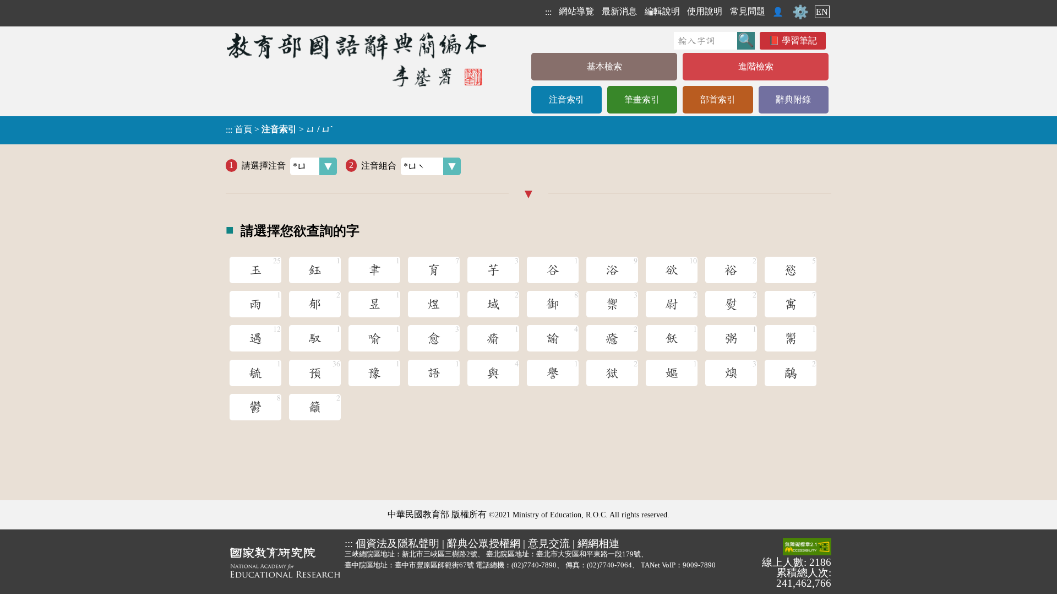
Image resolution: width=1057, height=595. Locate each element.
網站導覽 (576, 11)
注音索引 (566, 99)
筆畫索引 (642, 99)
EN (822, 12)
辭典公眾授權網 (483, 543)
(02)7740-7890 (534, 565)
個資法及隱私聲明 (397, 543)
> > (279, 129)
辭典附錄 (793, 99)
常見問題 (747, 11)
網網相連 (598, 543)
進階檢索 (755, 66)
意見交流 (549, 543)
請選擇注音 (264, 165)
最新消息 (619, 11)
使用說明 (704, 11)
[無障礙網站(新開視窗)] (807, 547)
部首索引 (717, 99)
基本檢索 (604, 66)
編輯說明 (662, 11)
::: (548, 12)
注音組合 (378, 165)
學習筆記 (799, 40)
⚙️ (800, 12)
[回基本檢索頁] (357, 59)
